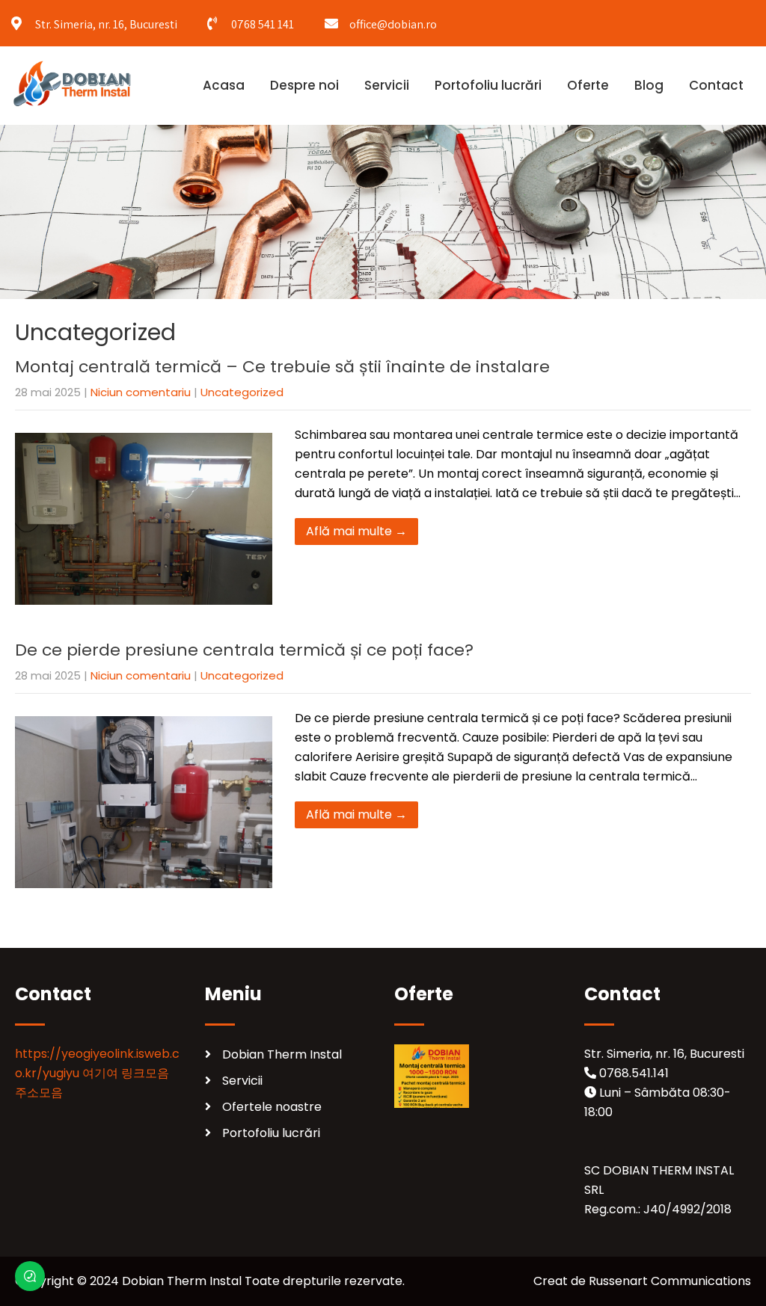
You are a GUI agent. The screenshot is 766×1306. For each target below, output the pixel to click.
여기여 (100, 1073)
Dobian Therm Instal (282, 1054)
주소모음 (39, 1092)
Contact (716, 85)
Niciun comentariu (141, 392)
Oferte (588, 85)
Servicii (386, 85)
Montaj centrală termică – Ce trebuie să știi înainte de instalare (282, 366)
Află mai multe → (356, 531)
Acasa (224, 85)
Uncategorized (242, 392)
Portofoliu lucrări (488, 85)
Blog (649, 85)
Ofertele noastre (272, 1106)
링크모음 (145, 1073)
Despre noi (304, 85)
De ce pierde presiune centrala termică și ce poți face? (244, 650)
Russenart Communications (670, 1281)
